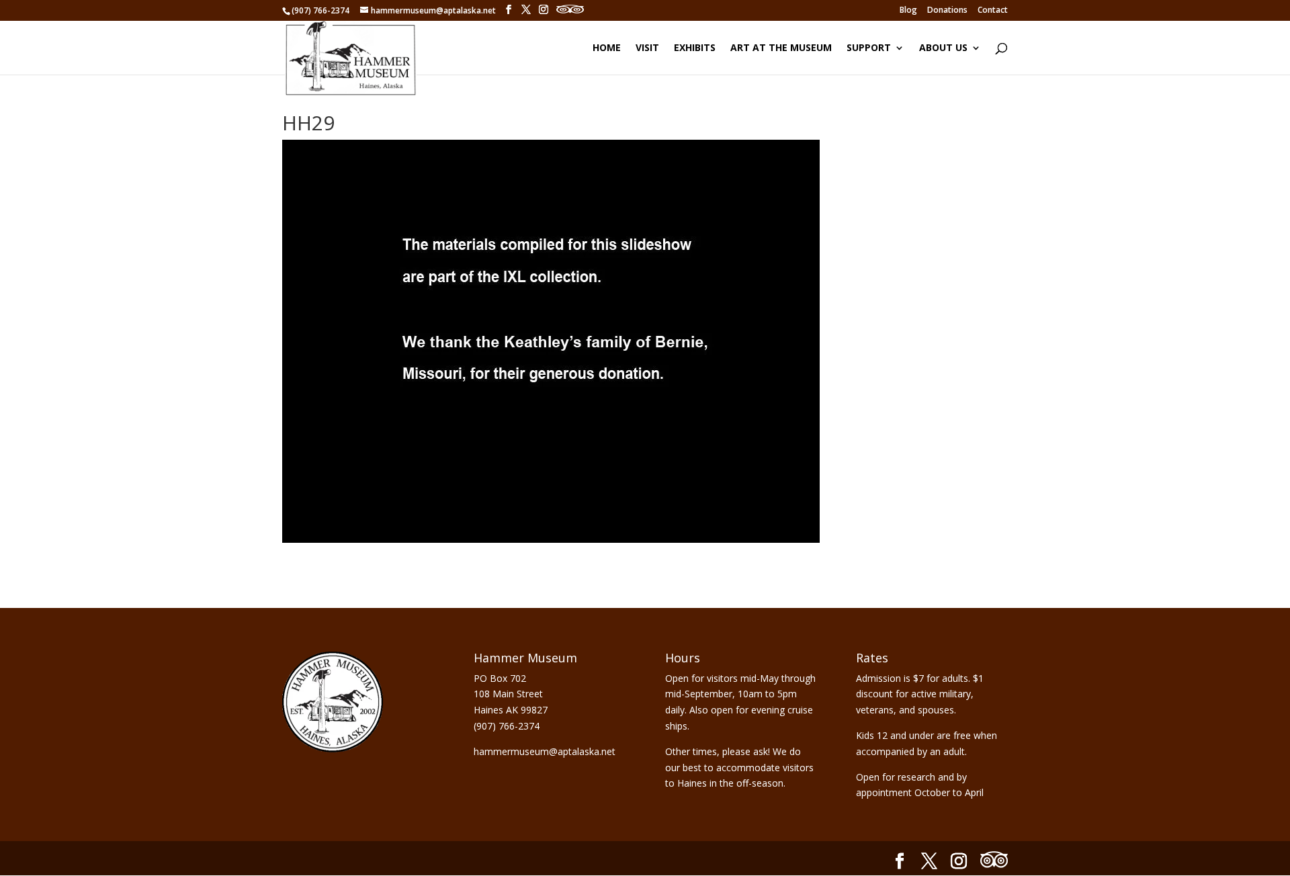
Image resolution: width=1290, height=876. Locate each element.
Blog (908, 10)
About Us (943, 48)
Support (869, 48)
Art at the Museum (781, 48)
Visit (647, 48)
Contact (993, 10)
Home (607, 48)
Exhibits (695, 48)
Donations (947, 10)
